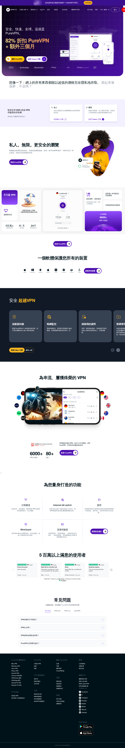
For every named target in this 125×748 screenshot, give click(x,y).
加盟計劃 (81, 666)
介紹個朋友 (82, 663)
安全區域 (64, 9)
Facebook (85, 692)
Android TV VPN (16, 683)
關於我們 (58, 668)
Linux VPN (14, 668)
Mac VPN (14, 663)
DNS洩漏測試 (38, 696)
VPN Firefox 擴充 (16, 678)
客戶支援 (90, 9)
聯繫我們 (58, 703)
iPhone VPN (14, 671)
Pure (41, 9)
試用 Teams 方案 (94, 119)
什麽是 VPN (22, 9)
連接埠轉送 (37, 681)
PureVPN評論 (60, 671)
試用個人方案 (59, 119)
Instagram (85, 698)
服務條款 (58, 686)
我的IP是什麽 (38, 694)
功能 (57, 666)
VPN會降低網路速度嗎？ (62, 635)
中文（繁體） (104, 9)
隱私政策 (58, 681)
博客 (96, 9)
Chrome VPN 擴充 (16, 675)
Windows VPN (15, 666)
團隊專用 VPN (75, 9)
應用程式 (33, 9)
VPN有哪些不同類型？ (62, 620)
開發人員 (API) (83, 681)
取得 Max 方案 (17, 350)
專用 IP (36, 679)
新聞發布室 (59, 688)
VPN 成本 (57, 611)
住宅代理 (36, 683)
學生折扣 (81, 668)
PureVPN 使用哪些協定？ (62, 643)
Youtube (84, 700)
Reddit (84, 703)
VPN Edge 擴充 (15, 680)
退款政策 (58, 683)
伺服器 (56, 9)
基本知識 (48, 611)
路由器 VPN (14, 695)
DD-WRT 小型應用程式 (18, 698)
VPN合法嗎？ (62, 627)
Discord (84, 709)
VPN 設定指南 (60, 701)
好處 (35, 666)
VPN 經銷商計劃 (83, 686)
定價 (48, 9)
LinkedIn (84, 712)
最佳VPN (77, 611)
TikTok (84, 706)
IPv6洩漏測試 (38, 699)
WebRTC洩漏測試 (39, 701)
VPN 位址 (67, 611)
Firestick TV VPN (16, 685)
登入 (115, 10)
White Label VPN (84, 683)
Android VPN (15, 673)
